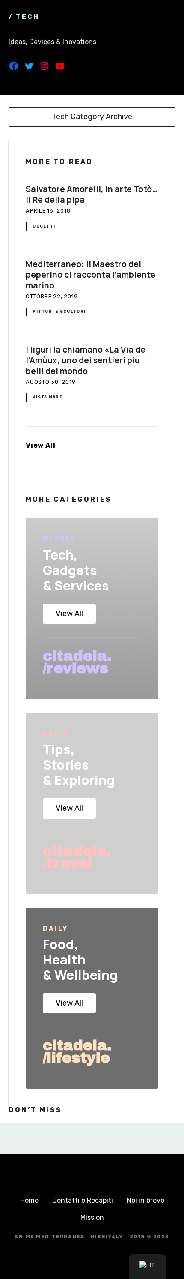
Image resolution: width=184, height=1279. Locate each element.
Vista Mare (47, 397)
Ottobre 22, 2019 (51, 296)
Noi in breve (145, 1200)
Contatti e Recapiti (82, 1200)
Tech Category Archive (92, 116)
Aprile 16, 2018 (48, 210)
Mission (92, 1217)
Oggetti (44, 226)
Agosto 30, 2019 (51, 382)
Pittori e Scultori (59, 311)
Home (29, 1200)
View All (40, 445)
